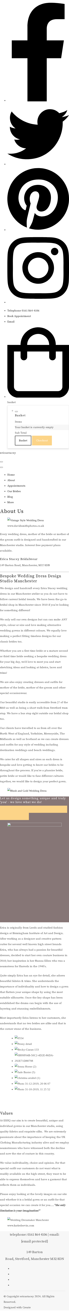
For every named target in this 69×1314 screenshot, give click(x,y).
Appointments (16, 486)
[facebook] (38, 100)
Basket (23, 440)
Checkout (42, 440)
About (11, 480)
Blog (10, 497)
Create (27, 1307)
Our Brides (14, 491)
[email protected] (34, 1241)
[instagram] (38, 302)
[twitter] (38, 164)
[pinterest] (38, 230)
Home (11, 475)
